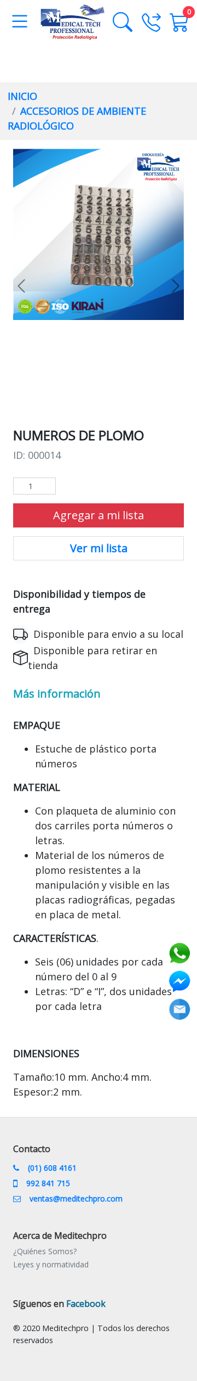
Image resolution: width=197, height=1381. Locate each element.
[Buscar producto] (127, 22)
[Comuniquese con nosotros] (155, 28)
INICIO (22, 96)
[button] (21, 286)
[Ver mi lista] (179, 22)
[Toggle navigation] (19, 22)
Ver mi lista (99, 548)
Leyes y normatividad (51, 1264)
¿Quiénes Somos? (45, 1251)
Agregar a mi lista (98, 515)
